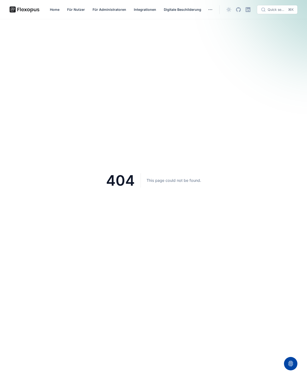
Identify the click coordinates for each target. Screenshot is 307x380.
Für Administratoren (109, 9)
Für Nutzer (76, 9)
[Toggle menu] (210, 9)
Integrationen (145, 9)
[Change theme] (228, 9)
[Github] (238, 9)
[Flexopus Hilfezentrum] (24, 9)
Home (54, 9)
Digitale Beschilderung (182, 9)
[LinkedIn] (248, 9)
